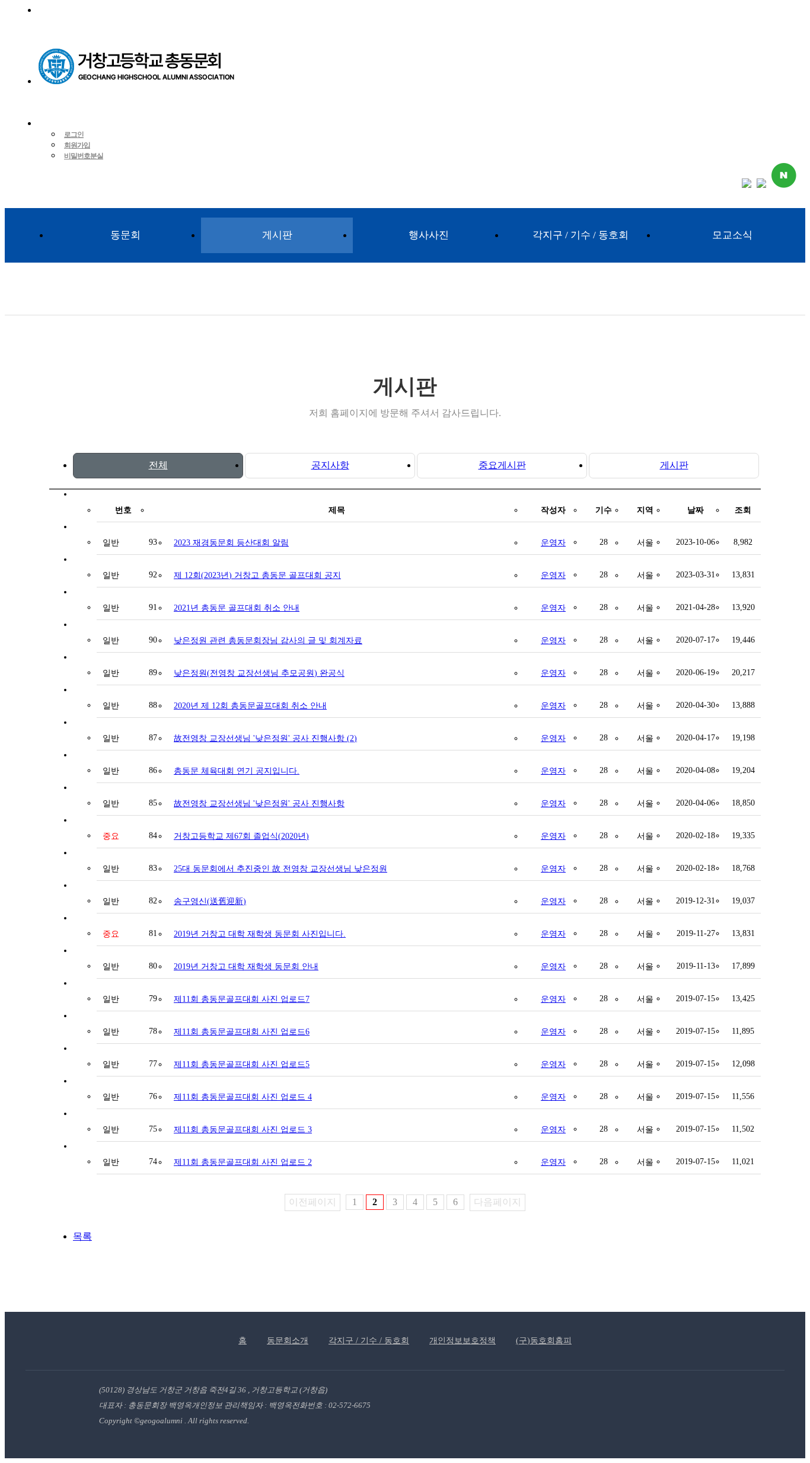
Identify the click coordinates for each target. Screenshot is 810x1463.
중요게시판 (502, 465)
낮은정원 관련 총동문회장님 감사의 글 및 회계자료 (268, 640)
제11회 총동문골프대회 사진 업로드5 (242, 1064)
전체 (158, 465)
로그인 (74, 134)
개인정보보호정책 (462, 1340)
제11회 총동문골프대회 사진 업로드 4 (243, 1097)
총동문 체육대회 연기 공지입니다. (236, 770)
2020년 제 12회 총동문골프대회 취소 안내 (250, 705)
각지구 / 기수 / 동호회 (580, 235)
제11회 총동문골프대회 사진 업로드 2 (243, 1162)
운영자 (553, 542)
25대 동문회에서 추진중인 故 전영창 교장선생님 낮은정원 (280, 868)
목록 (82, 1236)
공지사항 (330, 465)
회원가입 (77, 145)
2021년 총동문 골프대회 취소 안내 (236, 607)
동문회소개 (287, 1340)
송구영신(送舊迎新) (210, 901)
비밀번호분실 (83, 156)
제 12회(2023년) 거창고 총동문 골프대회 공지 (257, 575)
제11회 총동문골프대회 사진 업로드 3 (243, 1129)
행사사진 (429, 235)
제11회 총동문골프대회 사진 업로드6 (242, 1031)
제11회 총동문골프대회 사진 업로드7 (242, 999)
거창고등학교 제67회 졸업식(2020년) (241, 836)
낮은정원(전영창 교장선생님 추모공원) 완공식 (259, 673)
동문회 (125, 235)
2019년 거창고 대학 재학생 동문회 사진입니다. (260, 933)
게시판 (277, 235)
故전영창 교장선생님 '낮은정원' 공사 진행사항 (259, 803)
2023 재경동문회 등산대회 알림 (231, 542)
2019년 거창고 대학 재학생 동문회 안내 (246, 966)
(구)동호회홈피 (544, 1340)
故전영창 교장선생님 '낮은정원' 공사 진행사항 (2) (265, 738)
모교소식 (732, 235)
